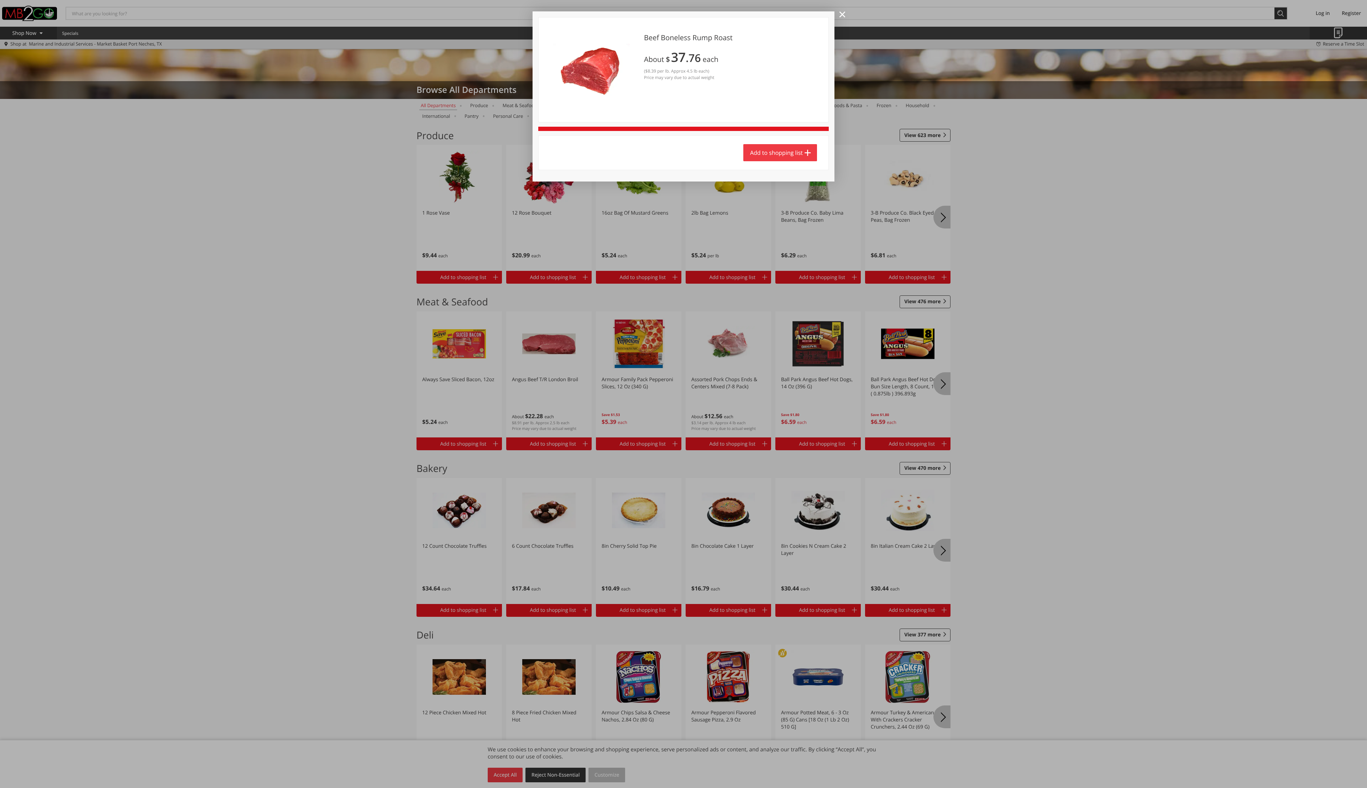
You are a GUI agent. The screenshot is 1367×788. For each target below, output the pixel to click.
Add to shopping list (776, 153)
